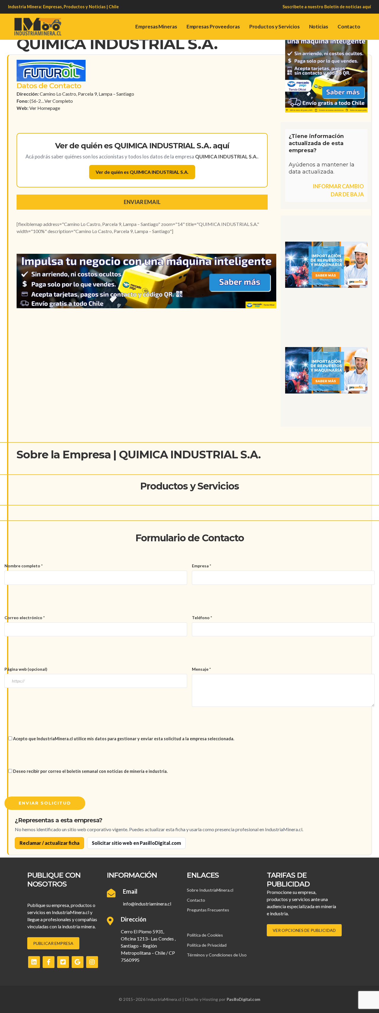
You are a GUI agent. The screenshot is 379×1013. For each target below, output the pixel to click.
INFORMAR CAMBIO (338, 186)
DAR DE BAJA (347, 194)
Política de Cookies (205, 934)
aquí (366, 6)
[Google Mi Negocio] (77, 962)
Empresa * (201, 565)
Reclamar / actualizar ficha (49, 843)
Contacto (349, 26)
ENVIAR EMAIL (142, 202)
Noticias (318, 26)
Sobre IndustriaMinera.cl (210, 889)
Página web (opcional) (25, 669)
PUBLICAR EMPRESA (53, 943)
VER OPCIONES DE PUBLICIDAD (304, 930)
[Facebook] (48, 962)
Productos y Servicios (274, 26)
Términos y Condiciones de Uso (217, 954)
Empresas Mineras (156, 26)
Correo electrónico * (24, 617)
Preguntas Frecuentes (208, 909)
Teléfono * (202, 617)
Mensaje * (201, 669)
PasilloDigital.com (243, 999)
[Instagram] (92, 962)
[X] (63, 962)
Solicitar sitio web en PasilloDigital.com (136, 843)
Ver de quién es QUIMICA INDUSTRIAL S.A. (142, 172)
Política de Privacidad (207, 945)
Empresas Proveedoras (213, 26)
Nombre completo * (23, 565)
